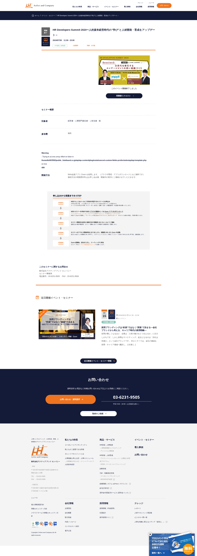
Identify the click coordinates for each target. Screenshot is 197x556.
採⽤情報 (151, 6)
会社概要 (68, 513)
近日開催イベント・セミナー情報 (97, 361)
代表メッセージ (70, 522)
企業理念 (68, 508)
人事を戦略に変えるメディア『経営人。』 (150, 522)
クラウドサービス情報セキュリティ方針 (44, 514)
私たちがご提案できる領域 (74, 449)
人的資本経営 (69, 464)
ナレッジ (140, 3)
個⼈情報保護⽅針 (37, 504)
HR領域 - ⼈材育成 (106, 455)
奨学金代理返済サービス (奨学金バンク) (114, 493)
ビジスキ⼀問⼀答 (141, 517)
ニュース (151, 3)
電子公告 (68, 531)
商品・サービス (93, 6)
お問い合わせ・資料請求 (70, 399)
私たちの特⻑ (77, 6)
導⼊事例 (127, 6)
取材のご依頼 (97, 414)
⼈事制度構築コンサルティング (111, 448)
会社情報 (139, 6)
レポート (138, 508)
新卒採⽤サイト (105, 517)
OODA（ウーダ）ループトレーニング (113, 464)
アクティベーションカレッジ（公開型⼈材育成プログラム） (115, 459)
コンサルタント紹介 (72, 526)
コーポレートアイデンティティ (76, 445)
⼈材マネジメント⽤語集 (143, 513)
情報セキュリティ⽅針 (39, 509)
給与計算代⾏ (104, 488)
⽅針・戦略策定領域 (107, 473)
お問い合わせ (164, 5)
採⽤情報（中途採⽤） (108, 508)
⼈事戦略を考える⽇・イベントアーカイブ (80, 461)
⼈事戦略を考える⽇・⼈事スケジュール (79, 458)
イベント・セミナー (111, 6)
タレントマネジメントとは (74, 454)
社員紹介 (103, 513)
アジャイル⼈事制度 (107, 451)
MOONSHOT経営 (106, 479)
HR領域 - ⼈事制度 (106, 445)
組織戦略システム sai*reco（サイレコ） (114, 484)
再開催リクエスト (123, 96)
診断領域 (103, 469)
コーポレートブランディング (110, 476)
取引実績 (68, 517)
